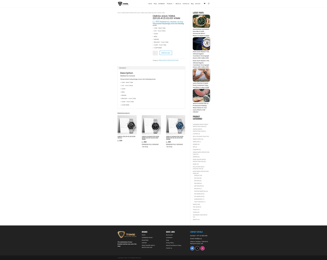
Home (150, 4)
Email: (192, 239)
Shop (155, 4)
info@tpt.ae (198, 239)
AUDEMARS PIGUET (147, 237)
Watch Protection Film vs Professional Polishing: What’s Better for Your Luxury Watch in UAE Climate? (200, 108)
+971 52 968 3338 (201, 236)
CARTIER (144, 243)
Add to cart (165, 53)
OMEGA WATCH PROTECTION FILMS (131, 12)
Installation (161, 4)
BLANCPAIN (145, 240)
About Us (178, 4)
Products (169, 4)
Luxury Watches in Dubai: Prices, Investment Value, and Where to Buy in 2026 (201, 85)
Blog (192, 4)
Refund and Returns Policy (173, 245)
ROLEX (143, 235)
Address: (193, 241)
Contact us (186, 4)
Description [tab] (122, 68)
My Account (169, 235)
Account (197, 4)
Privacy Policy (170, 243)
